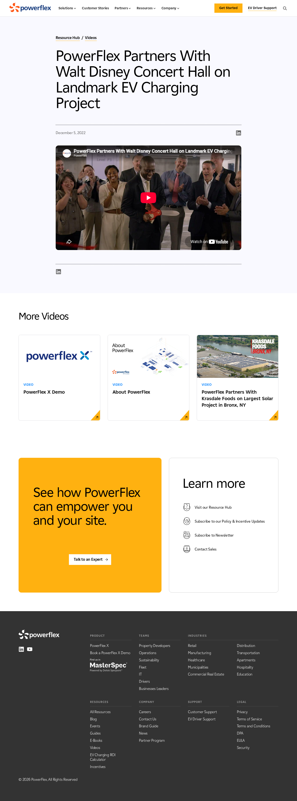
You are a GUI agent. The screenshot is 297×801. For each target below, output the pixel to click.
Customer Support (202, 712)
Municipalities (198, 667)
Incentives (98, 767)
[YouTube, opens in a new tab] (29, 649)
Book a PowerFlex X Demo (110, 653)
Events (95, 726)
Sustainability (149, 660)
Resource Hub (68, 38)
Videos (91, 38)
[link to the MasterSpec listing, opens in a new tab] (108, 665)
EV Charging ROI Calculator (103, 757)
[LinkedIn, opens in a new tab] (21, 649)
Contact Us (147, 719)
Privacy (242, 712)
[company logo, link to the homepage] (30, 8)
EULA (241, 740)
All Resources (100, 712)
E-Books (96, 740)
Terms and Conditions (253, 726)
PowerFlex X (99, 645)
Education (244, 674)
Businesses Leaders (153, 688)
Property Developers (154, 645)
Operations (147, 653)
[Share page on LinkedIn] (238, 133)
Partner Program (152, 740)
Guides (95, 733)
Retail (192, 645)
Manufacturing (199, 653)
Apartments (246, 660)
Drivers (144, 681)
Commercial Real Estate (206, 674)
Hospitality (245, 667)
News (143, 733)
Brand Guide (148, 726)
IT (140, 674)
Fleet (142, 667)
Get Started (228, 8)
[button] (67, 10)
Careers (145, 712)
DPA (240, 733)
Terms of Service (249, 719)
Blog (93, 719)
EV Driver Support (202, 719)
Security (243, 747)
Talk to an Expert (88, 559)
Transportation (248, 653)
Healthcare (196, 660)
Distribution (246, 645)
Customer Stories (95, 8)
